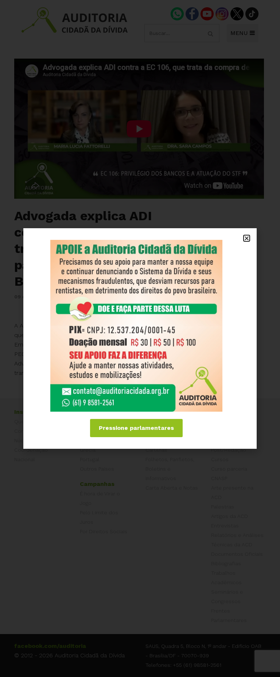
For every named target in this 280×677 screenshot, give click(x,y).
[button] (246, 238)
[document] (140, 338)
